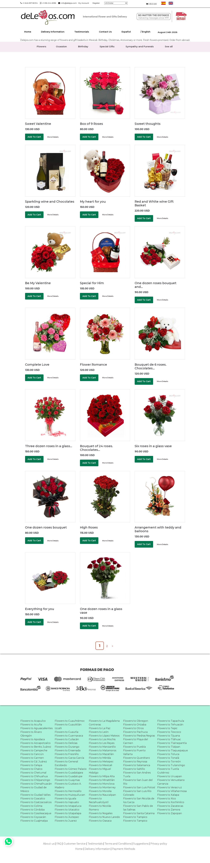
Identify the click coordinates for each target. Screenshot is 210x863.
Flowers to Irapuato (67, 802)
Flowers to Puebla (134, 746)
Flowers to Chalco (31, 768)
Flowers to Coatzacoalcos (36, 802)
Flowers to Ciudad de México (33, 789)
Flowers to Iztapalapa (68, 813)
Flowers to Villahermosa (172, 791)
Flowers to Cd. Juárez (33, 761)
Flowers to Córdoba (32, 809)
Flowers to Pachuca (135, 731)
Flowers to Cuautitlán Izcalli (68, 726)
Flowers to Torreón (169, 761)
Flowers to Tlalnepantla (172, 743)
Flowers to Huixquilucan (70, 794)
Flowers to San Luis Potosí (139, 787)
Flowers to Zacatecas (170, 805)
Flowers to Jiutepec (67, 817)
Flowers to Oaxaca (100, 820)
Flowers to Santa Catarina (139, 813)
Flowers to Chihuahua (34, 776)
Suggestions (140, 843)
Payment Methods (123, 848)
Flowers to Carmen (32, 757)
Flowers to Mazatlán (101, 754)
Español (126, 31)
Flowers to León (99, 731)
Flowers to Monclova (101, 783)
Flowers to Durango (67, 746)
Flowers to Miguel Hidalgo (100, 770)
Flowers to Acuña (31, 724)
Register (96, 3)
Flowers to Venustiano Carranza (171, 782)
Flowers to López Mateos (104, 735)
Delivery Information (52, 31)
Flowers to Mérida (100, 757)
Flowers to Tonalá (168, 757)
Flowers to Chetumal (33, 772)
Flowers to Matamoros (102, 750)
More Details (53, 137)
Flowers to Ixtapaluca (68, 805)
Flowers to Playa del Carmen (135, 741)
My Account (83, 3)
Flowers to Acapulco (33, 720)
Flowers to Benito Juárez (35, 746)
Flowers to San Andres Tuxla (137, 774)
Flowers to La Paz (99, 728)
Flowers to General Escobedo (66, 763)
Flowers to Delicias (66, 743)
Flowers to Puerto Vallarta (134, 752)
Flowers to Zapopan (169, 813)
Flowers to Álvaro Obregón (31, 733)
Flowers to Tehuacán (170, 724)
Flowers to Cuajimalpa (34, 820)
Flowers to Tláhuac (169, 739)
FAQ (59, 843)
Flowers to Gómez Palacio (71, 768)
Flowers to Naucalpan (102, 794)
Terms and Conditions (118, 843)
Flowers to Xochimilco (170, 802)
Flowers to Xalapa (168, 794)
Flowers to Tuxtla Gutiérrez (168, 770)
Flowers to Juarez (66, 820)
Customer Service (74, 843)
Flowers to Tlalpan (168, 746)
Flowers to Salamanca (136, 765)
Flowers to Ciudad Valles (35, 794)
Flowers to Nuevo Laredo (104, 817)
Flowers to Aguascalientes (36, 728)
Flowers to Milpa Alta (102, 776)
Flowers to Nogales (100, 813)
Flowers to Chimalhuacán (36, 783)
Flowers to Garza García (69, 757)
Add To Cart (34, 136)
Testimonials (81, 31)
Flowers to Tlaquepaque (172, 750)
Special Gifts (107, 46)
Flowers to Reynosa (135, 761)
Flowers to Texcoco (169, 731)
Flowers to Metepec (101, 761)
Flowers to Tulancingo (171, 765)
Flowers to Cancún (32, 754)
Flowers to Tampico (135, 817)
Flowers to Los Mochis (102, 739)
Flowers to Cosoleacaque (35, 813)
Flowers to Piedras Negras (139, 735)
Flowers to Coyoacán (33, 817)
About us (48, 843)
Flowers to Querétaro (136, 757)
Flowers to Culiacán (67, 739)
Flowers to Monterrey (102, 787)
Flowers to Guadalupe (68, 776)
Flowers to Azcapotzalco (35, 743)
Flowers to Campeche (33, 750)
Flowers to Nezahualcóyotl (99, 800)
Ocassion (61, 46)
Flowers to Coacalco (32, 798)
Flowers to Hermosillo (68, 791)
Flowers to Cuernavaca (69, 735)
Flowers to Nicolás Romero (100, 807)
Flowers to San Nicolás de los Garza (138, 800)
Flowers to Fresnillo (67, 754)
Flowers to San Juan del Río (138, 782)
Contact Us (105, 31)
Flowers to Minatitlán (102, 780)
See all (169, 46)
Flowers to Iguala (65, 798)
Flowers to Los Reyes (101, 743)
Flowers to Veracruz (169, 787)
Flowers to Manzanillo (102, 746)
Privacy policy (158, 843)
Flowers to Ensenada (67, 750)
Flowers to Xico (166, 798)
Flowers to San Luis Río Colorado (137, 793)
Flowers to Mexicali (100, 765)
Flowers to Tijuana (168, 735)
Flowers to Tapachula (170, 720)
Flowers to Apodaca (32, 739)
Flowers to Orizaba (134, 724)
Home (27, 31)
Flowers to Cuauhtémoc (70, 720)
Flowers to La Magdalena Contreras (104, 722)
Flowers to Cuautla (66, 731)
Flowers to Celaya (31, 765)
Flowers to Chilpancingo (35, 780)
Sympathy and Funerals (140, 46)
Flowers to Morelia (100, 791)
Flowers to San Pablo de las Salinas (138, 807)
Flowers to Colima (31, 805)
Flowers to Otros (133, 728)
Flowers (41, 46)
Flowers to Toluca (168, 754)
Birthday (83, 46)
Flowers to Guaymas (67, 780)
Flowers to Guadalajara (69, 772)
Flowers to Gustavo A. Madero (68, 785)
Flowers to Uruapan (169, 776)
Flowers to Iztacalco (67, 809)
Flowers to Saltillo (134, 768)
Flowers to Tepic (167, 728)
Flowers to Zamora (168, 809)
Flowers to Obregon (135, 720)
